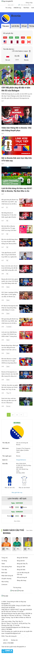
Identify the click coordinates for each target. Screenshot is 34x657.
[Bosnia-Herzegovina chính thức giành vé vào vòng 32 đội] (25, 309)
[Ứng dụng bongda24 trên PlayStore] (13, 590)
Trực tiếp (4, 569)
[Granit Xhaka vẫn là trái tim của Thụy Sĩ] (25, 388)
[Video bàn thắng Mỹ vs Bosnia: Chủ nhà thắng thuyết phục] (17, 115)
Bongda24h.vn (21, 646)
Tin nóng (8, 7)
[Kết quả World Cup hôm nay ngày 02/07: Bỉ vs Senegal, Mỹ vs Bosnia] (25, 203)
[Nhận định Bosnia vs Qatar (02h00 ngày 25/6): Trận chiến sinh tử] (25, 375)
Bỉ (7, 207)
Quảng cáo (14, 640)
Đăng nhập (29, 2)
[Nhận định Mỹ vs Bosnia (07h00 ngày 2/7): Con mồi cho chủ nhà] (25, 269)
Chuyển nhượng (6, 578)
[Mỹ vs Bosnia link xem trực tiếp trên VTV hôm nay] (17, 146)
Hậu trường (5, 581)
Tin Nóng (4, 560)
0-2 (5, 37)
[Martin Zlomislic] (6, 542)
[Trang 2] (25, 415)
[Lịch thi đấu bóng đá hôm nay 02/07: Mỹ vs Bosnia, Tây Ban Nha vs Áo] (17, 176)
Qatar (7, 287)
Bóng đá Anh (21, 560)
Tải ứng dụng (17, 587)
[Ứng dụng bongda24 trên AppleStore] (20, 590)
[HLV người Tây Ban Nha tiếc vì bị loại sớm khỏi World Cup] (25, 295)
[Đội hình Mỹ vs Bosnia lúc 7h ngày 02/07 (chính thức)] (25, 229)
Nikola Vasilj (19, 549)
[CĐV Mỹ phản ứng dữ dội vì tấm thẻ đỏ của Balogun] (17, 74)
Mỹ (7, 220)
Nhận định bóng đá (7, 575)
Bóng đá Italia (21, 569)
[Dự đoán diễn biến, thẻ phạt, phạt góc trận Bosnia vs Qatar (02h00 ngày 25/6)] (25, 348)
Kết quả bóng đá (22, 577)
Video (3, 563)
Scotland (8, 326)
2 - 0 (17, 507)
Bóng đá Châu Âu (22, 563)
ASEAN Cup (17, 7)
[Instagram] (23, 636)
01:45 (17, 56)
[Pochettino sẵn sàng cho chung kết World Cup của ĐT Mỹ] (25, 256)
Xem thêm (17, 521)
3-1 (11, 37)
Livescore (4, 584)
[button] (31, 544)
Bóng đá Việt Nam (22, 557)
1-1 (29, 37)
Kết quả (24, 26)
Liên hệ (5, 640)
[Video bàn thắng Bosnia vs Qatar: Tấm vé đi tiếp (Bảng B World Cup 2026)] (25, 282)
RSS (3, 636)
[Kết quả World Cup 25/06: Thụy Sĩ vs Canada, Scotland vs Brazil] (25, 322)
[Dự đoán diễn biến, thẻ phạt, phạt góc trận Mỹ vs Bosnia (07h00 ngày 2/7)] (25, 242)
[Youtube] (27, 636)
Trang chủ (5, 557)
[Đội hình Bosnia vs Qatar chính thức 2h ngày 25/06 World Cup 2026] (25, 362)
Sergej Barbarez (21, 460)
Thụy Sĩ (8, 393)
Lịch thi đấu (15, 26)
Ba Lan (8, 60)
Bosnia (26, 60)
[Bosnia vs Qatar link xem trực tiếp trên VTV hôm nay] (25, 335)
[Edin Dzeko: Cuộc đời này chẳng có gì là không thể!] (25, 401)
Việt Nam (26, 7)
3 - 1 (17, 516)
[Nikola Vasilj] (17, 542)
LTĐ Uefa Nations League (20, 51)
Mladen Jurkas (30, 549)
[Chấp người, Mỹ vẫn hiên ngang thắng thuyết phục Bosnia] (25, 216)
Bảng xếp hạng (21, 580)
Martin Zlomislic (8, 549)
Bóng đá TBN (21, 566)
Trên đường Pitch (26, 5)
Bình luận (4, 572)
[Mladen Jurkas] (27, 542)
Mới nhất (10, 5)
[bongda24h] (2, 7)
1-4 (23, 37)
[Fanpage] (19, 636)
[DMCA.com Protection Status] (7, 652)
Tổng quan (5, 26)
